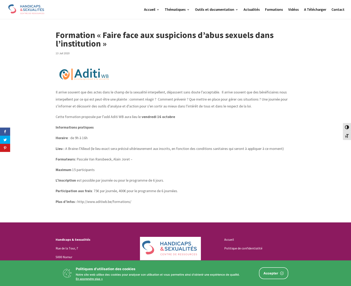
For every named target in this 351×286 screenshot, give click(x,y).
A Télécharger (315, 10)
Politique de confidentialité (243, 248)
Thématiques (175, 10)
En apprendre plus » (89, 279)
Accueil (149, 10)
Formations (274, 10)
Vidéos (293, 10)
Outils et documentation (214, 10)
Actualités (252, 10)
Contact (338, 10)
